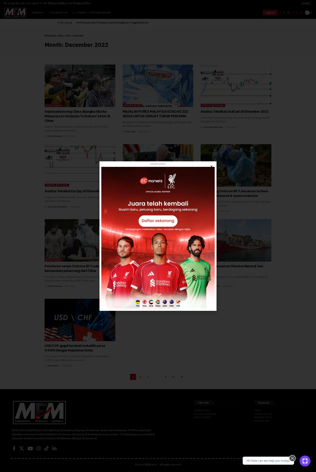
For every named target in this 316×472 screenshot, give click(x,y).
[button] (211, 166)
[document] (158, 236)
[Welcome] (305, 461)
